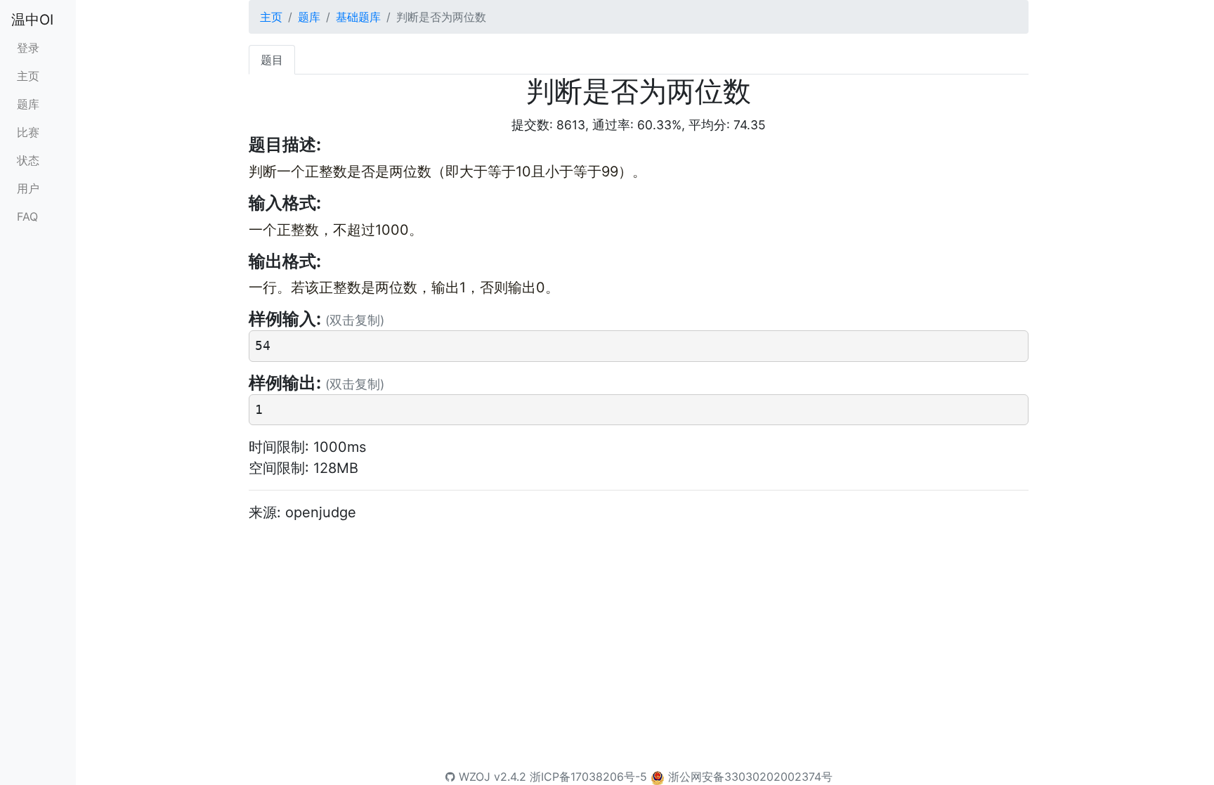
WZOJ (472, 777)
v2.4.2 (510, 777)
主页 (28, 76)
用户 (28, 188)
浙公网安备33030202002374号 (750, 777)
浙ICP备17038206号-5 (588, 777)
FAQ (27, 216)
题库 (28, 104)
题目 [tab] (272, 60)
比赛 (28, 132)
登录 (28, 48)
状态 (28, 160)
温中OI (32, 19)
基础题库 (358, 17)
